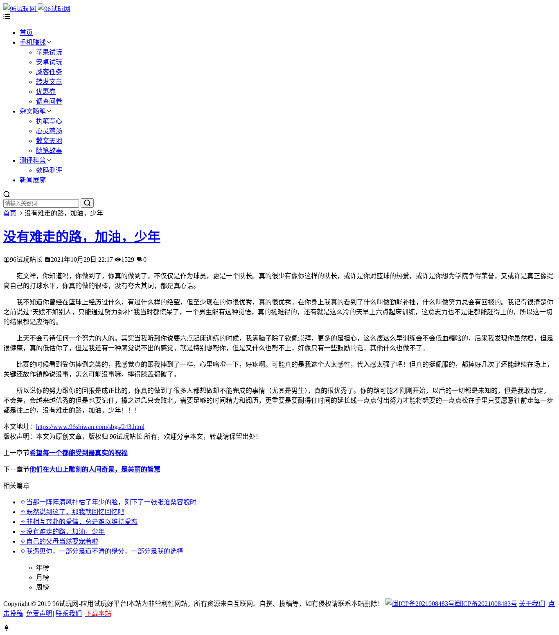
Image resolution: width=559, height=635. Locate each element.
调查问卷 (49, 101)
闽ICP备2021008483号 (486, 603)
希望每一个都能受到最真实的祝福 (78, 452)
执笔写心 (49, 121)
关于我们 (532, 603)
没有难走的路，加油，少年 (81, 236)
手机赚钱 (33, 42)
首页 (26, 32)
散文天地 (49, 140)
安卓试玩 (49, 62)
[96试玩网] (36, 8)
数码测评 (49, 170)
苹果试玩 (49, 52)
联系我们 (69, 613)
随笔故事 (49, 150)
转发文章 (49, 81)
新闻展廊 (33, 180)
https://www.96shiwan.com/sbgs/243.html (90, 426)
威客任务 (49, 71)
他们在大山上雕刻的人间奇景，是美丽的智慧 (94, 469)
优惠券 (46, 91)
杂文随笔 (33, 111)
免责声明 (39, 613)
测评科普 (33, 160)
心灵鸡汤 (49, 130)
